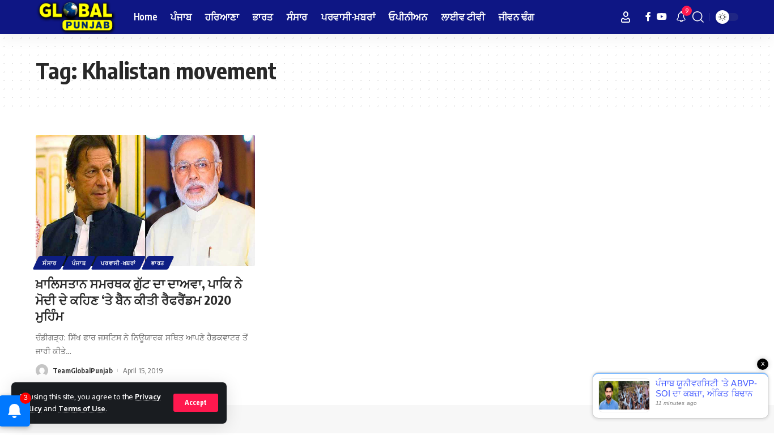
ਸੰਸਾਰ (49, 262)
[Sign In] (625, 17)
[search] (698, 17)
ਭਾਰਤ (157, 262)
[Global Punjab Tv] (76, 17)
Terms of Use (81, 408)
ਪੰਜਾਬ (79, 262)
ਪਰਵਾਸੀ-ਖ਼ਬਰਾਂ (118, 262)
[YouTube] (662, 16)
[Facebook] (648, 16)
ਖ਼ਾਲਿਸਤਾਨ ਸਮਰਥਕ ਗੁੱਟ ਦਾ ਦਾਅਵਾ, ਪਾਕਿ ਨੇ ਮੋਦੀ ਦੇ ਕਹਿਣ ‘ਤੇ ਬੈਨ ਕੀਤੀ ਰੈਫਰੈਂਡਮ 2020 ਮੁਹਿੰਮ (139, 299)
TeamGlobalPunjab (83, 370)
